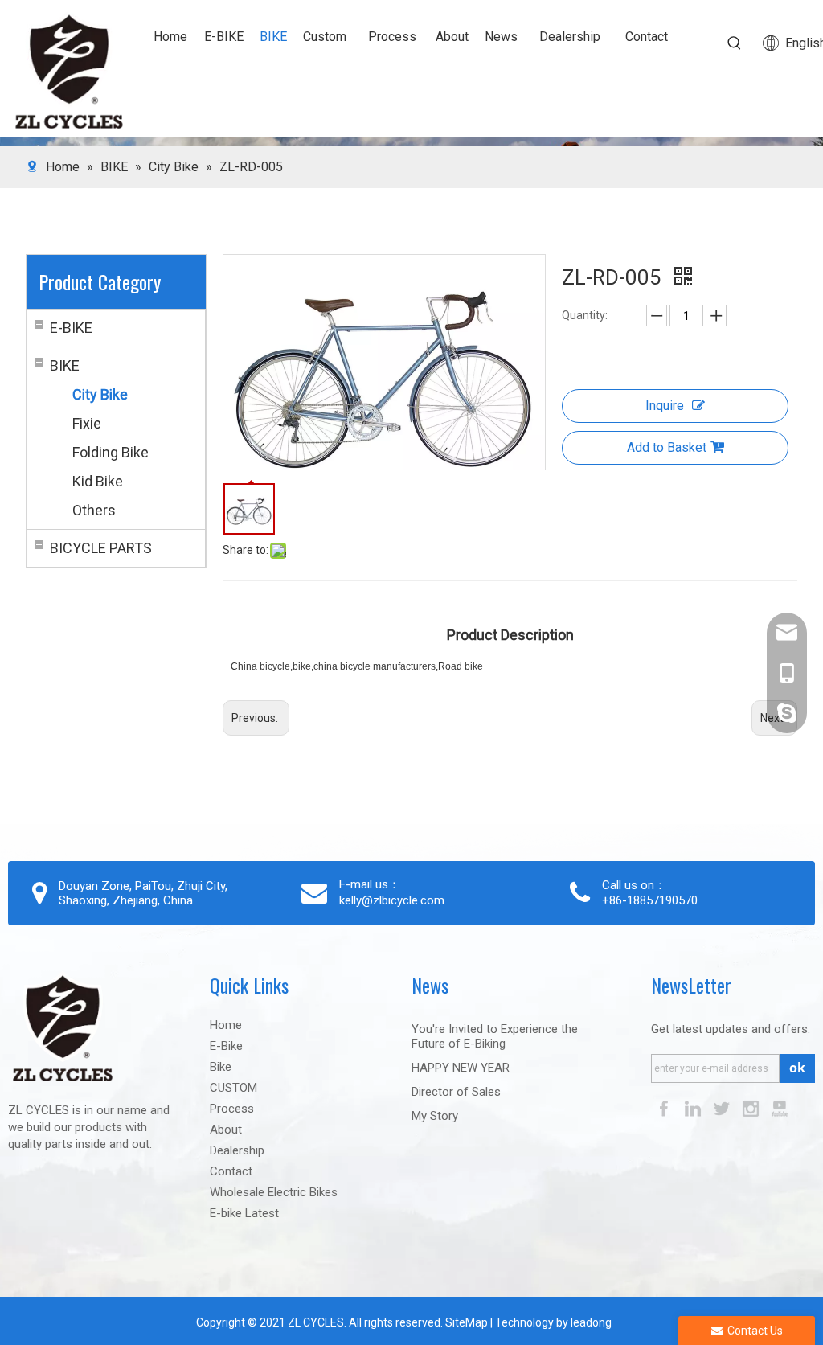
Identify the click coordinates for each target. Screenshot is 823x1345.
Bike (220, 1067)
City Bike (100, 394)
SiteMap (465, 1322)
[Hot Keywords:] (735, 43)
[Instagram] (752, 1107)
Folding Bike (110, 452)
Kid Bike (97, 481)
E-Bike (226, 1046)
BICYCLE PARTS (101, 547)
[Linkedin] (694, 1107)
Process (232, 1108)
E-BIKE (71, 327)
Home (226, 1025)
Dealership (237, 1150)
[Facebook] (665, 1107)
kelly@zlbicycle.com (391, 900)
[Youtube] (779, 1107)
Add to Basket (666, 447)
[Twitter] (723, 1107)
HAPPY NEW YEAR (461, 1067)
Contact (231, 1171)
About (226, 1129)
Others (94, 510)
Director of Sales (456, 1092)
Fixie (86, 423)
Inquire (664, 405)
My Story (435, 1116)
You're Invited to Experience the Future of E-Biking (495, 1036)
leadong (591, 1322)
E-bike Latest (244, 1213)
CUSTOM (233, 1088)
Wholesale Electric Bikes (274, 1192)
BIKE (65, 365)
